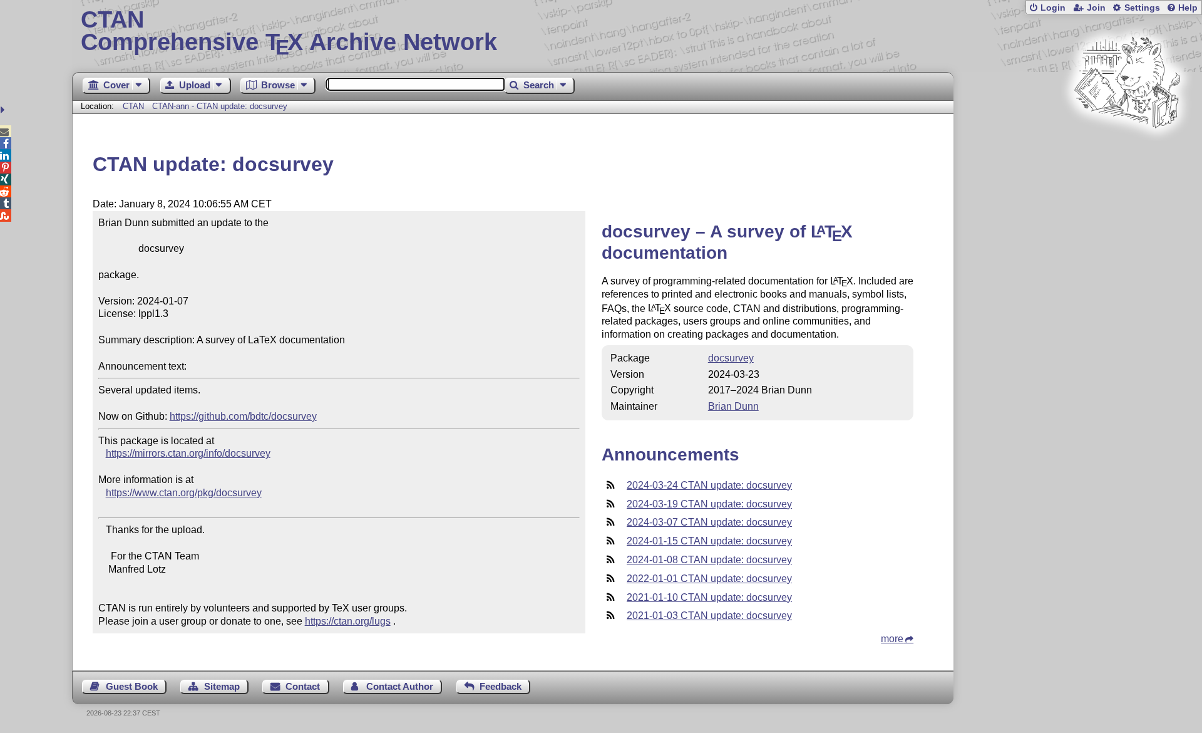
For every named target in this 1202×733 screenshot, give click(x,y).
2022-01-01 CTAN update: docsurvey (709, 578)
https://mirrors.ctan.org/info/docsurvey (188, 453)
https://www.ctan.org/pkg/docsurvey (184, 492)
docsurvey (731, 358)
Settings (1142, 8)
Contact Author (399, 686)
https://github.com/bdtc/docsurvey (243, 416)
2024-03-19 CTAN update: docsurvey (709, 504)
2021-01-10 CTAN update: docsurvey (709, 597)
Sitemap (222, 686)
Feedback (500, 686)
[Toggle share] (4, 110)
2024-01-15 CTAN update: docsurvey (709, 541)
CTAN (133, 106)
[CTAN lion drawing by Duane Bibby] (1127, 152)
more (892, 638)
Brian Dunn (733, 406)
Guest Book (132, 686)
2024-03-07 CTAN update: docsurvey (709, 522)
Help (1188, 8)
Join (1096, 8)
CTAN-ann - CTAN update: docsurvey (219, 106)
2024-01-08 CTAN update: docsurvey (709, 559)
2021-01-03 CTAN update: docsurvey (709, 615)
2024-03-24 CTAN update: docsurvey (709, 485)
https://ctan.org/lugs (348, 621)
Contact (302, 686)
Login (1053, 8)
